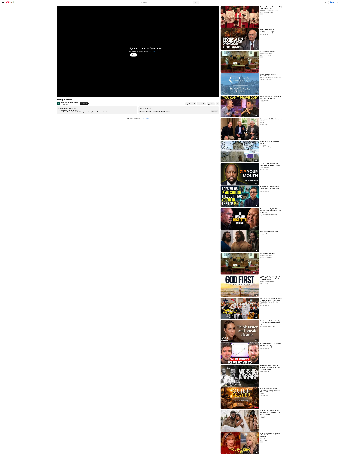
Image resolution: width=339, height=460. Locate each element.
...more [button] (110, 112)
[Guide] (3, 2)
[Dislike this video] (193, 103)
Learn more (151, 51)
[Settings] (326, 2)
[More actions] (217, 103)
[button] (178, 110)
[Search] (196, 2)
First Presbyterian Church (69, 102)
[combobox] (168, 2)
